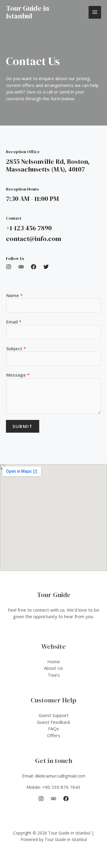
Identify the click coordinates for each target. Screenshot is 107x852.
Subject (16, 348)
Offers (53, 735)
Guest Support (54, 715)
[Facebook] (66, 798)
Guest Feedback (53, 722)
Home (53, 661)
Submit (22, 426)
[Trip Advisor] (53, 798)
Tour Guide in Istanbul (27, 12)
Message (17, 375)
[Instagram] (41, 798)
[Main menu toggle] (95, 12)
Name (14, 295)
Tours (54, 675)
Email (13, 322)
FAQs (53, 729)
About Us (53, 668)
